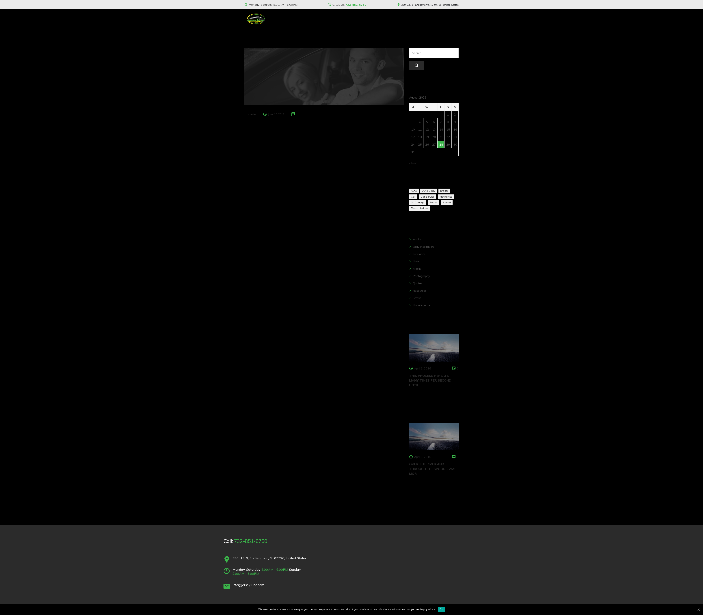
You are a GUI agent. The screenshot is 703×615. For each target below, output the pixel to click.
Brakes (444, 190)
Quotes (417, 283)
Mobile (417, 268)
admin (252, 114)
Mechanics (446, 196)
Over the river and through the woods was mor (433, 469)
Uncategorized (422, 305)
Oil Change (417, 202)
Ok (441, 609)
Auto (414, 190)
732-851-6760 (355, 4)
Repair (434, 202)
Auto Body (428, 190)
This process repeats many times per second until (430, 380)
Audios (417, 239)
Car (413, 196)
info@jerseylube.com (248, 585)
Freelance (419, 254)
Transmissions (419, 208)
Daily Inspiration (423, 246)
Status (417, 298)
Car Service (427, 196)
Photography (421, 276)
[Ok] (698, 609)
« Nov (413, 163)
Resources (420, 290)
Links (416, 261)
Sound (447, 202)
